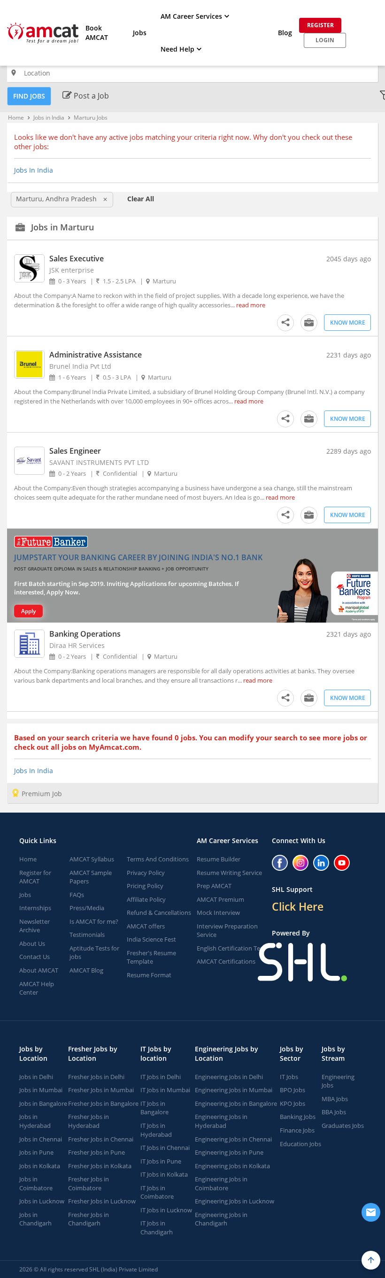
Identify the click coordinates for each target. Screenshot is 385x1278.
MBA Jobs (335, 1099)
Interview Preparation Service (227, 930)
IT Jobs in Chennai (165, 1147)
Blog (285, 32)
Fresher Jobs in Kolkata (99, 1166)
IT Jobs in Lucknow (166, 1210)
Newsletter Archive (34, 926)
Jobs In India (33, 170)
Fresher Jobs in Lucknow (102, 1201)
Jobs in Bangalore (43, 1103)
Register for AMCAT (35, 877)
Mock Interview (218, 912)
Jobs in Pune (36, 1152)
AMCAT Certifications (226, 961)
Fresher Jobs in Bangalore (103, 1103)
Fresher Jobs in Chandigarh (88, 1219)
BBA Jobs (334, 1112)
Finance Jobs (297, 1130)
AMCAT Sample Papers (90, 877)
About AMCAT (38, 970)
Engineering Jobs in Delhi (229, 1077)
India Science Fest (151, 939)
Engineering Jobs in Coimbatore (221, 1183)
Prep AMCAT (214, 886)
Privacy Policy (146, 872)
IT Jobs (289, 1077)
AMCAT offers (146, 926)
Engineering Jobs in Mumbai (233, 1090)
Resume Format (149, 975)
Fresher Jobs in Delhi (96, 1077)
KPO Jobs (292, 1103)
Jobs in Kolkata (39, 1166)
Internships (35, 908)
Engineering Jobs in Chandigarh (221, 1219)
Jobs (139, 32)
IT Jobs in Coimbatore (157, 1192)
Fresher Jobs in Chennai (100, 1139)
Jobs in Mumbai (40, 1090)
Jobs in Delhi (36, 1077)
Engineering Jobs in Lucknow (234, 1201)
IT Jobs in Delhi (160, 1077)
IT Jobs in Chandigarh (156, 1227)
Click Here (297, 906)
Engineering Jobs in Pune (229, 1152)
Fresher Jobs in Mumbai (101, 1090)
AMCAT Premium (220, 899)
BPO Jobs (292, 1090)
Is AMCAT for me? (93, 921)
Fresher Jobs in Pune (96, 1152)
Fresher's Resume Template (151, 957)
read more (250, 305)
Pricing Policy (145, 886)
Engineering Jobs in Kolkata (232, 1166)
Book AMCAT (96, 32)
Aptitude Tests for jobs (94, 952)
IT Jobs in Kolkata (164, 1174)
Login (325, 40)
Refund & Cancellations (159, 912)
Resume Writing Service (229, 872)
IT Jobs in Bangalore (154, 1108)
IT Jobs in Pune (160, 1161)
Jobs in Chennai (40, 1139)
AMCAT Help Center (36, 988)
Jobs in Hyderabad (35, 1121)
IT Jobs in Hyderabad (156, 1130)
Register (320, 25)
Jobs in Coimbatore (36, 1183)
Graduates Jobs (343, 1125)
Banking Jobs (298, 1116)
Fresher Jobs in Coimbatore (88, 1183)
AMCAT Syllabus (91, 859)
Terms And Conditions (158, 859)
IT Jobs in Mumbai (165, 1090)
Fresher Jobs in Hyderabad (88, 1121)
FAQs (76, 894)
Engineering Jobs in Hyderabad (221, 1121)
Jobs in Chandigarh (35, 1219)
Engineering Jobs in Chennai (233, 1139)
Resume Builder (218, 859)
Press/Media (86, 908)
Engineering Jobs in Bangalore (236, 1103)
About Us (32, 943)
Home (16, 118)
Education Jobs (300, 1144)
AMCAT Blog (86, 970)
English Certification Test (231, 948)
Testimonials (87, 934)
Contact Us (34, 956)
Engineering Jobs (338, 1081)
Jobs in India (48, 118)
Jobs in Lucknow (41, 1201)
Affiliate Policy (146, 899)
